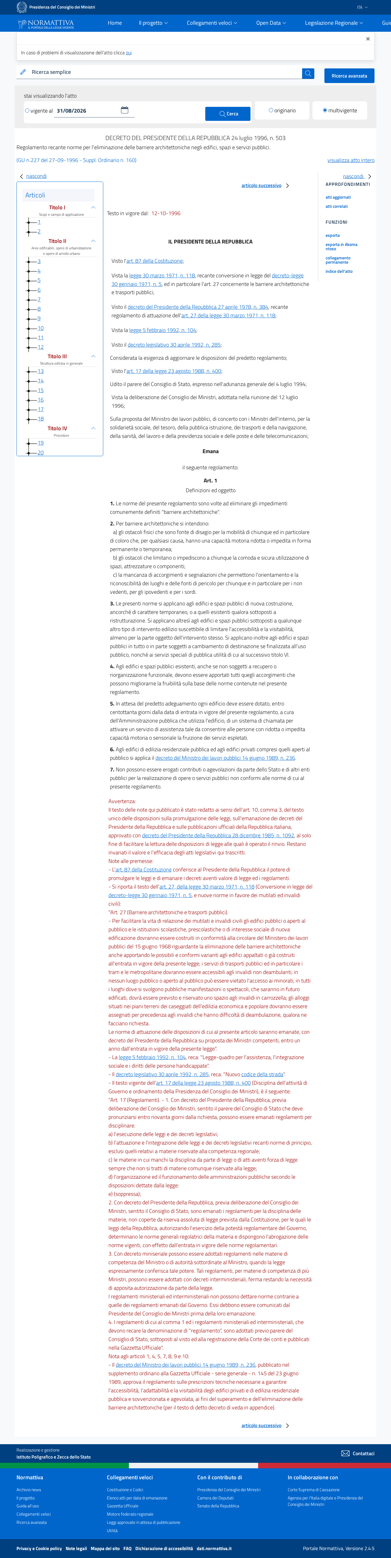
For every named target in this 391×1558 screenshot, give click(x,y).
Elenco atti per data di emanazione (137, 1498)
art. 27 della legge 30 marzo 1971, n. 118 (228, 315)
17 (41, 409)
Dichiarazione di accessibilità (164, 1548)
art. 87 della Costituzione (154, 261)
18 (41, 418)
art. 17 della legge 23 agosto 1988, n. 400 (173, 371)
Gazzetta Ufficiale (122, 1505)
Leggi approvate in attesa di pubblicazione (143, 1522)
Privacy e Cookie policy (39, 1548)
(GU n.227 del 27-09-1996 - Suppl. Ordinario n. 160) (76, 160)
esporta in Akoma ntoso (341, 246)
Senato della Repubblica (218, 1505)
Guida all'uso (27, 1505)
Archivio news (28, 1489)
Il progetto (25, 1498)
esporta (333, 235)
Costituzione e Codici (125, 1489)
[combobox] (165, 72)
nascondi (36, 176)
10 (41, 328)
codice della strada (262, 1074)
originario (285, 110)
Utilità (112, 1530)
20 (41, 452)
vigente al (42, 110)
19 (41, 442)
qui (129, 52)
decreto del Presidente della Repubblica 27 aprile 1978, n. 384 (198, 307)
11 (41, 337)
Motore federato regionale (130, 1514)
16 (41, 399)
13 (41, 371)
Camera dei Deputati (215, 1498)
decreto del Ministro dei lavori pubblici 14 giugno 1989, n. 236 (225, 758)
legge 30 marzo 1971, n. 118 (162, 275)
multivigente (342, 110)
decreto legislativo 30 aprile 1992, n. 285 (174, 345)
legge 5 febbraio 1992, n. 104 (162, 330)
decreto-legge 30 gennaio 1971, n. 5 (150, 895)
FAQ (128, 1548)
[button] (125, 110)
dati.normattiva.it (214, 1548)
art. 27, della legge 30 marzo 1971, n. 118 (206, 886)
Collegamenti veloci (33, 1514)
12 (41, 347)
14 (41, 380)
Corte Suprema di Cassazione (314, 1489)
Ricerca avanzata (349, 75)
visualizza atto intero (351, 160)
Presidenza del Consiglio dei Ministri (229, 1489)
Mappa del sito (106, 1548)
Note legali (77, 1548)
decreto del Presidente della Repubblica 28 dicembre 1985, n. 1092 (218, 835)
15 (41, 390)
